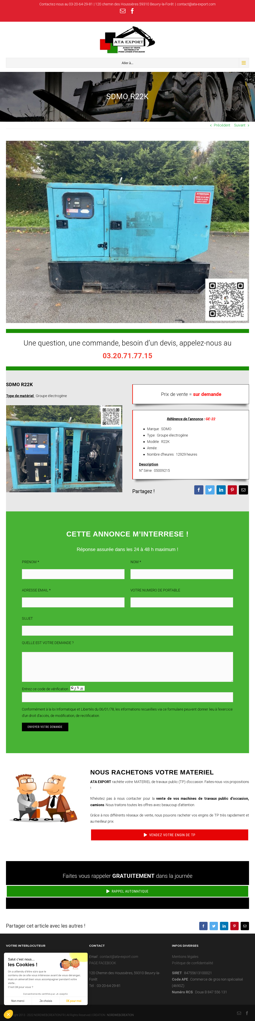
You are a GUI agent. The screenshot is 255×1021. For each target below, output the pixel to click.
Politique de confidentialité (192, 963)
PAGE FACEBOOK (102, 963)
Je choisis (45, 1001)
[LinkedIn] (221, 489)
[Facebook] (198, 489)
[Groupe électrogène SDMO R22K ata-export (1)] (64, 448)
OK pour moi (73, 1001)
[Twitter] (210, 489)
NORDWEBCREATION (120, 1015)
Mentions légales (185, 956)
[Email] (243, 489)
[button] (8, 1014)
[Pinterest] (232, 489)
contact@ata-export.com (196, 4)
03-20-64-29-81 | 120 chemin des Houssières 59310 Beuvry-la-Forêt (121, 4)
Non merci (17, 1001)
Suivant (239, 125)
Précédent (222, 125)
